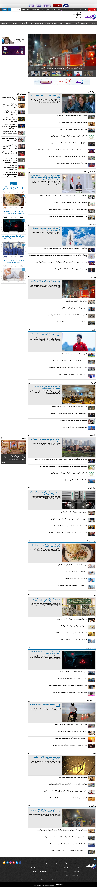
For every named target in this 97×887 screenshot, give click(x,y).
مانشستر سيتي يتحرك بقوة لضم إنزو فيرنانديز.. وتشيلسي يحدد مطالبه (20, 9)
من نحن (58, 879)
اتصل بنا (51, 879)
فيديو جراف (76, 871)
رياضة (62, 23)
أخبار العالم (23, 23)
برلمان (34, 871)
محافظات (66, 871)
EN (5, 9)
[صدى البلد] (90, 16)
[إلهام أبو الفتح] (13, 43)
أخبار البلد (76, 23)
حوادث (68, 23)
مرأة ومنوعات (38, 23)
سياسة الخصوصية (41, 879)
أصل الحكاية (14, 23)
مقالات (66, 875)
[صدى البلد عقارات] (39, 5)
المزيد (3, 462)
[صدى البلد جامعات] (47, 5)
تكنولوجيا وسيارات (43, 871)
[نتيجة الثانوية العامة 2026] (62, 84)
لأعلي (92, 859)
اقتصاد (56, 871)
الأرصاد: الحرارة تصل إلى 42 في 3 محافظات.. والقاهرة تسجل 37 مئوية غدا (60, 9)
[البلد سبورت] (57, 5)
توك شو (47, 23)
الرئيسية (92, 23)
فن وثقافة (55, 23)
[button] (94, 52)
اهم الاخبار (84, 23)
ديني (30, 23)
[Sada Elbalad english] (31, 5)
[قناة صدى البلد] (66, 5)
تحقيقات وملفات (75, 875)
